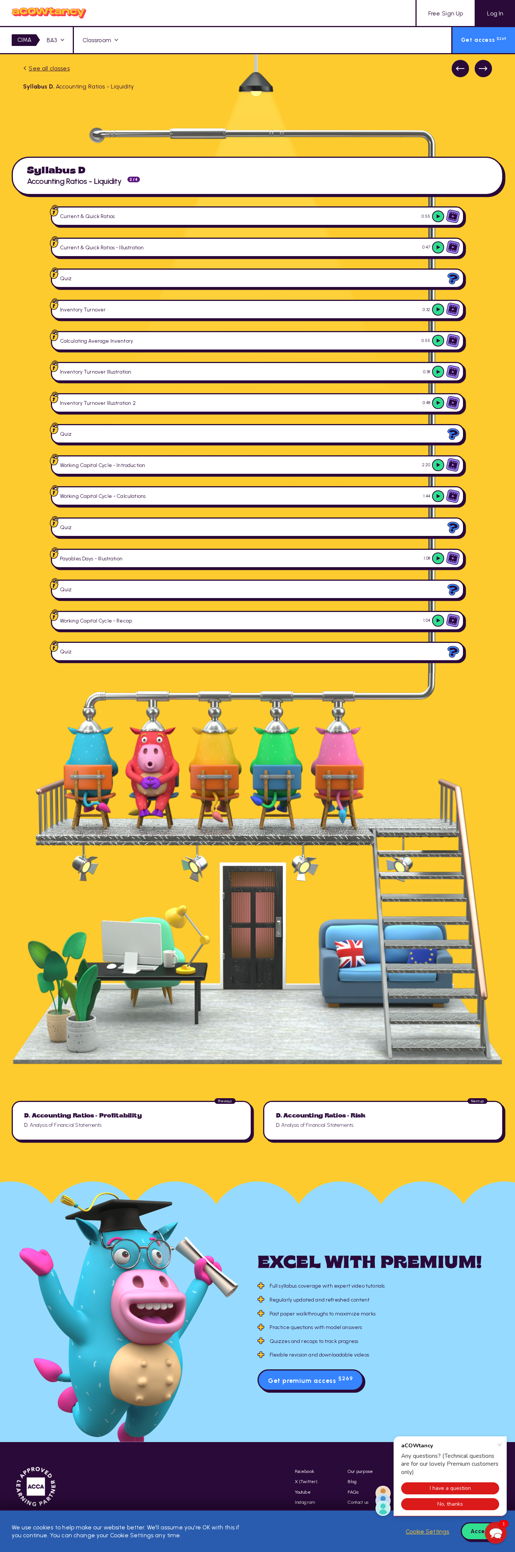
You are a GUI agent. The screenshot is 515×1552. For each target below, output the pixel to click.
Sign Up (445, 13)
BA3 (52, 40)
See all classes (49, 68)
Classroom (97, 40)
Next (483, 68)
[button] (496, 1533)
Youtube (303, 1492)
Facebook (304, 1471)
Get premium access (310, 1379)
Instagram (305, 1502)
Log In (495, 13)
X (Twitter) (306, 1481)
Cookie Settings (427, 1531)
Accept (481, 1531)
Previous (460, 68)
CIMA (24, 39)
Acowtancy (49, 13)
